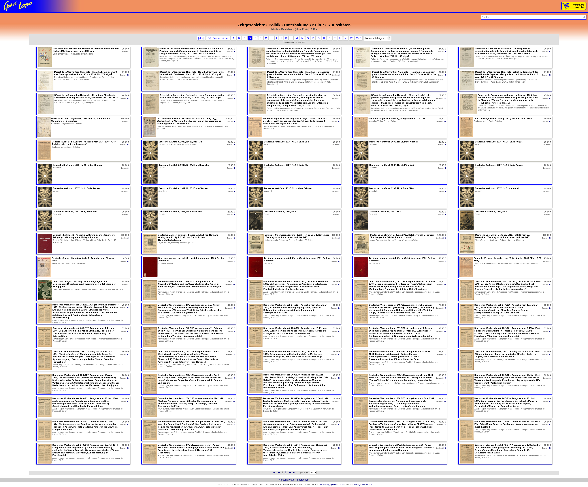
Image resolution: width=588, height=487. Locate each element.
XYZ (358, 38)
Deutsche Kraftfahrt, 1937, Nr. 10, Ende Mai (286, 165)
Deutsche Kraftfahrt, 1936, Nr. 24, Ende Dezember (184, 165)
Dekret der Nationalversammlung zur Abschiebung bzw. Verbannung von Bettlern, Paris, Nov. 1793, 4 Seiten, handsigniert (84, 101)
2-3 (444, 238)
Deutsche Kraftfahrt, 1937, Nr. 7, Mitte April (497, 188)
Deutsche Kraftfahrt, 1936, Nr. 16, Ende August (499, 141)
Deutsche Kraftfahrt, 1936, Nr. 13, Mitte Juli (180, 141)
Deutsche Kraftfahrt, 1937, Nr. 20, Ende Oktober (183, 188)
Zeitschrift (268, 144)
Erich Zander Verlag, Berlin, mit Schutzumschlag (73, 54)
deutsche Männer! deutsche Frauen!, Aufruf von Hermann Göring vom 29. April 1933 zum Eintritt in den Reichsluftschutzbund (188, 237)
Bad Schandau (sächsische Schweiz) (66, 124)
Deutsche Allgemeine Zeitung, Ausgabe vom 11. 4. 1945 (397, 118)
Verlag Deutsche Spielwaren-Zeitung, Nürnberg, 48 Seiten (394, 240)
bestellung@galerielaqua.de (332, 484)
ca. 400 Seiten (375, 263)
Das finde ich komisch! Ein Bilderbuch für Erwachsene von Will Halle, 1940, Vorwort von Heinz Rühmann (86, 49)
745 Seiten (268, 263)
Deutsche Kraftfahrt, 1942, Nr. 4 (491, 211)
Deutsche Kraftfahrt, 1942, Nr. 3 (385, 211)
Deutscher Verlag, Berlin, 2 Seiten (382, 121)
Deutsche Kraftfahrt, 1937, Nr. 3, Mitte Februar (288, 188)
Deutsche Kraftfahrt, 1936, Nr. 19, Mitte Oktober (77, 165)
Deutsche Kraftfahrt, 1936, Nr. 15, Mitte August (393, 141)
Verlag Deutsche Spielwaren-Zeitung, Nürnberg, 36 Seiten (289, 240)
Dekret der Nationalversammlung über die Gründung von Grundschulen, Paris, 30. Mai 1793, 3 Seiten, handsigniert (84, 78)
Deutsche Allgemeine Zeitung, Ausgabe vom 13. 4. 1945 (503, 118)
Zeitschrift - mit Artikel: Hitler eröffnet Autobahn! (177, 144)
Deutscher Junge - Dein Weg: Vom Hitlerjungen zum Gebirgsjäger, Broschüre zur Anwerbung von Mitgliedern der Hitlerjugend (84, 284)
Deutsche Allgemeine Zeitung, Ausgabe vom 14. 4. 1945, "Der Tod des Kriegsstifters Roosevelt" (83, 143)
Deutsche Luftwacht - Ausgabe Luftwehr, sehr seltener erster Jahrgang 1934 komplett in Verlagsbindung (84, 236)
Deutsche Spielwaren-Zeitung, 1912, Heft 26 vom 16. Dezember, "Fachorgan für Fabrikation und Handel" (502, 236)
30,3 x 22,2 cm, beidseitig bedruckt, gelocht (176, 243)
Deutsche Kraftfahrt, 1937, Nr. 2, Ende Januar (76, 188)
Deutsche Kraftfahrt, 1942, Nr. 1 (280, 211)
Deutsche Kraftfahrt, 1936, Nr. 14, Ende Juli (286, 141)
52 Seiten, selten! (165, 263)
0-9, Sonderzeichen (218, 38)
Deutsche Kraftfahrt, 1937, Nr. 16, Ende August (499, 165)
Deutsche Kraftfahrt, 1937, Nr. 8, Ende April (75, 211)
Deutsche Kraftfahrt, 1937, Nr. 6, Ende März (391, 188)
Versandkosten (287, 479)
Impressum (303, 479)
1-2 (550, 52)
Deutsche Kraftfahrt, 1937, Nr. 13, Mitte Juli (391, 165)
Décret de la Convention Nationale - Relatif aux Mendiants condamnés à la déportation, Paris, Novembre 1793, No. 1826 (86, 96)
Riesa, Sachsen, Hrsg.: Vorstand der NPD (69, 263)
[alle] (201, 38)
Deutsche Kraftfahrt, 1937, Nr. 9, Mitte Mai (180, 211)
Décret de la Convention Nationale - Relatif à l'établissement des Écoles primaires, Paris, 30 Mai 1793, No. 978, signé (85, 73)
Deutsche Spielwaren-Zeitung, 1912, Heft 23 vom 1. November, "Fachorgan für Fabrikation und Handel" (297, 236)
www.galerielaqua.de (363, 484)
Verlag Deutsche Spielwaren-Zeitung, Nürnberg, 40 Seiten (499, 240)
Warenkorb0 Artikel (578, 6)
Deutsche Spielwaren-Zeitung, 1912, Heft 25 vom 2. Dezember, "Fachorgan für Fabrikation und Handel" (402, 236)
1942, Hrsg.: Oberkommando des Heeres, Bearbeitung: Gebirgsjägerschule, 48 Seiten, (89, 289)
